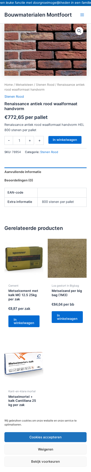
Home (8, 84)
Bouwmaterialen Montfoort (38, 15)
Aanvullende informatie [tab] (22, 172)
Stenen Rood (45, 84)
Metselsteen (24, 84)
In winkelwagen (65, 140)
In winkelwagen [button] (24, 321)
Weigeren (45, 449)
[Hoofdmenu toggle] (82, 14)
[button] (79, 31)
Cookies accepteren (45, 437)
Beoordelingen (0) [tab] (18, 180)
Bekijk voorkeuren (45, 461)
